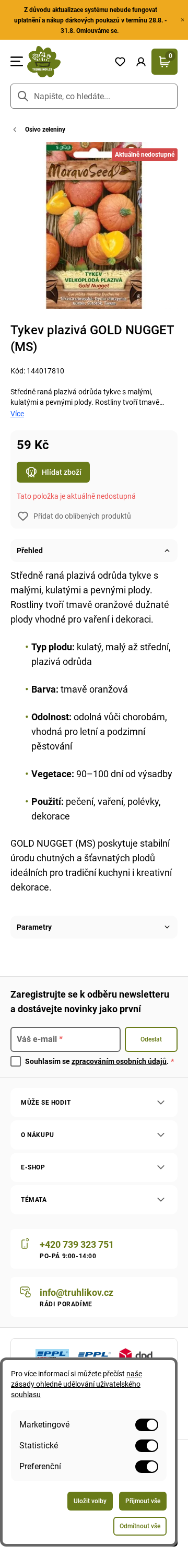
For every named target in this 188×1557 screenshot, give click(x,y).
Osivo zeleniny (45, 129)
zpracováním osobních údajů (119, 1061)
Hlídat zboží (61, 472)
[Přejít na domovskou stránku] (66, 61)
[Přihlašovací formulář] (141, 61)
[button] (141, 61)
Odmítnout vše (140, 1526)
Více (17, 413)
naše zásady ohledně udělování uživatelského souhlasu (76, 1384)
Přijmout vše (142, 1501)
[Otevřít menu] (16, 61)
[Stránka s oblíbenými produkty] (120, 61)
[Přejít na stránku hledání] (23, 96)
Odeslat (151, 1039)
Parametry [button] (34, 927)
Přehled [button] (30, 550)
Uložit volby (90, 1501)
